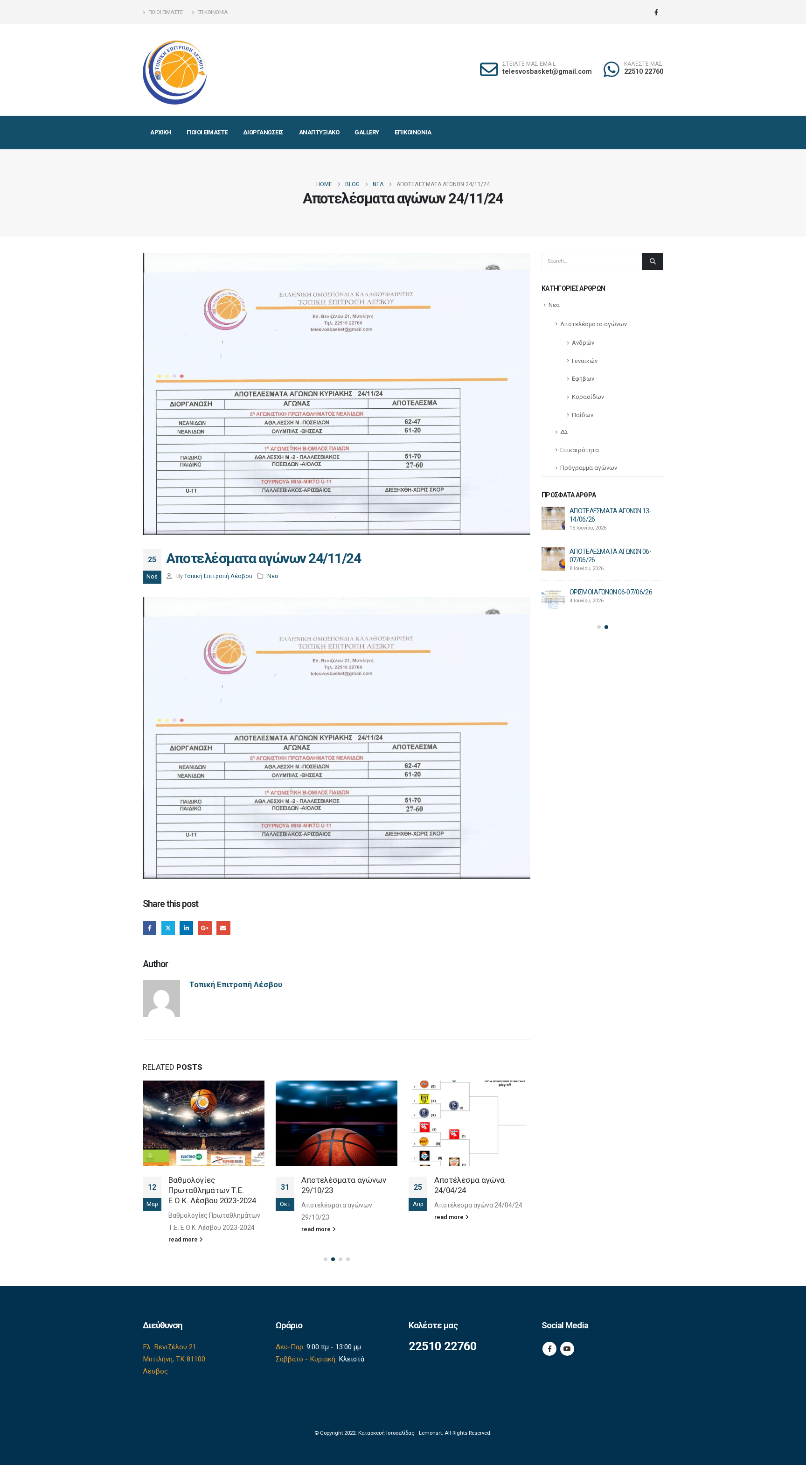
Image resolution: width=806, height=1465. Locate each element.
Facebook (149, 928)
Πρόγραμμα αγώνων (588, 467)
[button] (325, 1259)
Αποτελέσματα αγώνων (593, 324)
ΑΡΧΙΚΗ (160, 132)
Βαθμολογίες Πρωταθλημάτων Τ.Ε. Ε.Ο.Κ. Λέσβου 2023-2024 (212, 1190)
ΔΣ (564, 431)
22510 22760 (643, 72)
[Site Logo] (175, 70)
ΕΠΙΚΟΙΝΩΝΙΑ (413, 132)
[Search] (652, 261)
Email (223, 928)
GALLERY (366, 132)
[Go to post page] (203, 1123)
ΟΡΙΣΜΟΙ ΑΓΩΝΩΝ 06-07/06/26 (611, 592)
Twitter (168, 928)
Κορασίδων (588, 396)
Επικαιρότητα (579, 449)
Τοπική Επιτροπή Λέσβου (218, 575)
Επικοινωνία (212, 12)
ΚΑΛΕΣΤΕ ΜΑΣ (643, 64)
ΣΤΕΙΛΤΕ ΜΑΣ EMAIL (529, 64)
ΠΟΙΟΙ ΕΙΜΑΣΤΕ (207, 132)
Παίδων (582, 415)
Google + (205, 928)
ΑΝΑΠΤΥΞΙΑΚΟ (319, 132)
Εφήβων (583, 378)
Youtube (567, 1349)
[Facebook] (656, 12)
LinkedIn (186, 928)
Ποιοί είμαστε (165, 12)
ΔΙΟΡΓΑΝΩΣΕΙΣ (263, 132)
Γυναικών (585, 360)
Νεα (272, 575)
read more (183, 1239)
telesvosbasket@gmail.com (547, 72)
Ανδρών (583, 342)
